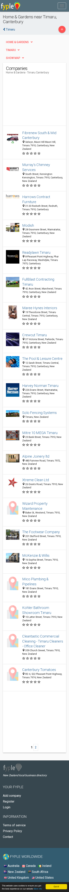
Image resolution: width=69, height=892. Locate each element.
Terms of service (14, 825)
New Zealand (16, 872)
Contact (8, 837)
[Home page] (10, 6)
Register (8, 801)
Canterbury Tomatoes (39, 670)
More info (38, 888)
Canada (30, 866)
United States (44, 877)
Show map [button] (13, 58)
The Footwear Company (41, 532)
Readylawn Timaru (36, 252)
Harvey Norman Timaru (40, 386)
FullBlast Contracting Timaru (38, 281)
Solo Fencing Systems (39, 413)
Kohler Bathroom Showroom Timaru (36, 610)
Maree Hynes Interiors (39, 308)
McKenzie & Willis (35, 555)
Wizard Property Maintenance (35, 506)
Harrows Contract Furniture (36, 199)
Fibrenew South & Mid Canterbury (39, 135)
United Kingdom (18, 877)
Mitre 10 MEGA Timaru (40, 433)
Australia (13, 866)
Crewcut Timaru (34, 335)
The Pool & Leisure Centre (42, 359)
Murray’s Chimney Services (36, 167)
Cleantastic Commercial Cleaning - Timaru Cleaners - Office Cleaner (42, 641)
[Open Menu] (62, 6)
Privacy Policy (12, 831)
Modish (28, 225)
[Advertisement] (34, 101)
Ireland (46, 866)
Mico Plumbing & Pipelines (35, 581)
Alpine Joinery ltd (35, 456)
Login (6, 807)
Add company (12, 796)
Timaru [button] (11, 50)
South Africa (39, 872)
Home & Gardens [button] (17, 42)
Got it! (56, 886)
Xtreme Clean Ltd (35, 480)
